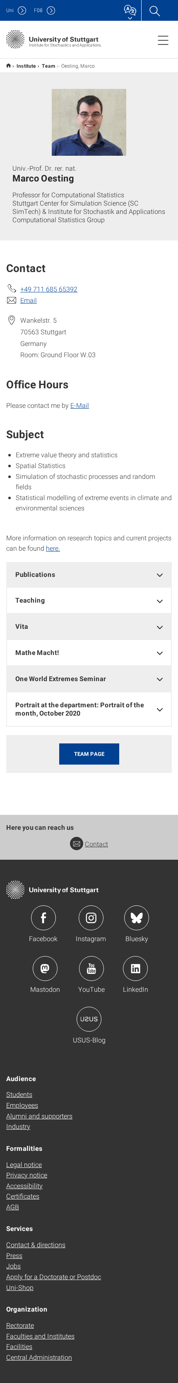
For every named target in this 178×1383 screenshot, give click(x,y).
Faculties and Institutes (40, 1336)
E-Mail (79, 405)
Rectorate (20, 1325)
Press (14, 1255)
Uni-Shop (20, 1287)
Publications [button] (35, 574)
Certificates (22, 1196)
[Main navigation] (163, 40)
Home (8, 65)
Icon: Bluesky (136, 917)
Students (19, 1094)
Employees (22, 1105)
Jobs (13, 1265)
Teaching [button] (30, 600)
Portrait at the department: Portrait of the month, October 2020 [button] (79, 709)
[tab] (89, 574)
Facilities (19, 1346)
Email (28, 300)
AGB (12, 1206)
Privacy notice (26, 1174)
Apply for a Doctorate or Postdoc (53, 1276)
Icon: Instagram (91, 917)
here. (53, 548)
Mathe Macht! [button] (37, 652)
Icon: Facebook (43, 917)
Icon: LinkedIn (135, 968)
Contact (96, 843)
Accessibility (24, 1185)
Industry (18, 1126)
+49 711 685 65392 (48, 288)
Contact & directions (35, 1244)
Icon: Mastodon (45, 968)
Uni (10, 10)
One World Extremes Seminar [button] (60, 678)
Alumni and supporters (39, 1115)
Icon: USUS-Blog (89, 1019)
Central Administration (39, 1357)
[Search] (154, 10)
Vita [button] (21, 626)
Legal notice (24, 1164)
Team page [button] (89, 754)
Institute (26, 65)
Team (48, 65)
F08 (38, 10)
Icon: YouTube (91, 968)
